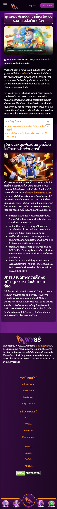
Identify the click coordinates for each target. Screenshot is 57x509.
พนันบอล (28, 446)
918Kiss (28, 424)
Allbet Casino (28, 384)
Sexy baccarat (28, 403)
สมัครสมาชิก (47, 5)
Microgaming (28, 437)
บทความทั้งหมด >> (18, 59)
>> (7, 59)
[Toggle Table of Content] (46, 122)
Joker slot (28, 430)
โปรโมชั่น (28, 459)
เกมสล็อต (23, 73)
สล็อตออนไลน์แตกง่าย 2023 (37, 192)
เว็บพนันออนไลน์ (43, 345)
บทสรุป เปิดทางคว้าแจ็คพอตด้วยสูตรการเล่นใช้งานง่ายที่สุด (27, 135)
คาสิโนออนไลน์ (28, 378)
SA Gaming (28, 397)
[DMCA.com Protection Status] (28, 473)
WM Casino (28, 390)
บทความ (28, 453)
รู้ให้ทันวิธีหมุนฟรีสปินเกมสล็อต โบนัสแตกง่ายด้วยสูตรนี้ (27, 128)
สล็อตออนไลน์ (28, 411)
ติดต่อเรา (29, 466)
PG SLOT (28, 417)
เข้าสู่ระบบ (32, 5)
